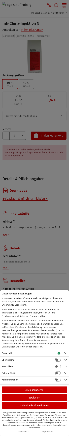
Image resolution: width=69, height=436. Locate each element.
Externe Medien (9, 372)
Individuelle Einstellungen (34, 405)
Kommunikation (10, 379)
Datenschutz (22, 431)
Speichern (34, 397)
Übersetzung (8, 359)
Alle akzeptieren (34, 389)
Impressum (47, 431)
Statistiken (7, 366)
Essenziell (7, 353)
